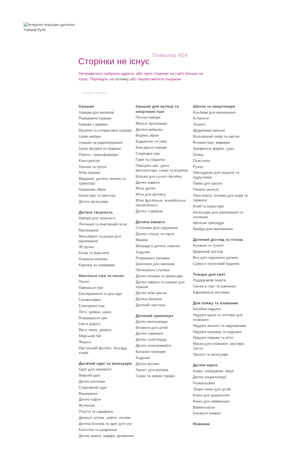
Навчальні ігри (91, 288)
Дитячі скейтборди (151, 339)
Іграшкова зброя (92, 189)
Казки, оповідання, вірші (213, 371)
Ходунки (143, 252)
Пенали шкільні (206, 189)
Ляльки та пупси (92, 167)
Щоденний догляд (208, 251)
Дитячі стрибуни (149, 211)
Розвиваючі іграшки (95, 118)
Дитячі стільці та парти (155, 234)
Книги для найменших (211, 401)
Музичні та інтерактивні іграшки (105, 130)
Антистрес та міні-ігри (97, 195)
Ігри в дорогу (90, 324)
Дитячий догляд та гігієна (218, 239)
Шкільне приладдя (208, 223)
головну (122, 79)
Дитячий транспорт (155, 315)
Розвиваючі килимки (153, 258)
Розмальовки (204, 383)
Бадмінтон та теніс (151, 141)
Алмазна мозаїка (93, 259)
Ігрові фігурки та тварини (100, 149)
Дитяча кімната (150, 222)
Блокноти (201, 118)
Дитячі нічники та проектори (159, 276)
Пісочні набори (148, 117)
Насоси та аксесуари (210, 354)
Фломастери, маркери (211, 142)
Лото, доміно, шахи (95, 312)
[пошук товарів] (201, 93)
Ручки (198, 167)
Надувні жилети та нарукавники (219, 326)
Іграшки (86, 106)
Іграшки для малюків (96, 112)
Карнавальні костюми (211, 292)
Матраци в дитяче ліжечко (158, 246)
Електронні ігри (91, 306)
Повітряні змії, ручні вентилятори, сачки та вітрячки (162, 168)
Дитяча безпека (149, 299)
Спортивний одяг (93, 387)
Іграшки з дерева (93, 124)
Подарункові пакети (209, 280)
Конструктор (89, 161)
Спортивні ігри (147, 153)
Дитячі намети (147, 182)
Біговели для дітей (151, 328)
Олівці (198, 155)
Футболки (87, 405)
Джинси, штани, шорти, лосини (104, 418)
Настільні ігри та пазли (101, 275)
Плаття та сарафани (96, 411)
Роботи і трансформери (98, 155)
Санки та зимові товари (155, 376)
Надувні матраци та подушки (217, 332)
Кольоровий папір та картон (216, 136)
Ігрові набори (90, 136)
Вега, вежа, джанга (95, 330)
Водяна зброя (147, 135)
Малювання (88, 230)
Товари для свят (209, 274)
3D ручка (86, 247)
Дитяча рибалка (149, 129)
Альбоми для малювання (214, 112)
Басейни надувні (207, 309)
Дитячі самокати (149, 333)
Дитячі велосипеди (151, 321)
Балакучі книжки (207, 413)
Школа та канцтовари (214, 106)
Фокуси (85, 342)
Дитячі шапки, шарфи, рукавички (106, 436)
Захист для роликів (152, 370)
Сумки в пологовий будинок (216, 264)
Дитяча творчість (96, 212)
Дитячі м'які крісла (151, 293)
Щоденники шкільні (209, 130)
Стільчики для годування (157, 228)
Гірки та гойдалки (150, 160)
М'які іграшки (89, 173)
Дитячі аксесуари (93, 201)
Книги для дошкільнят (211, 395)
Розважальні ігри (93, 318)
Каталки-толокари (151, 352)
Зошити (199, 124)
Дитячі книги (205, 365)
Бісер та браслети (94, 253)
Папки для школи (207, 183)
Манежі (142, 240)
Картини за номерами (97, 265)
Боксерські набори (151, 147)
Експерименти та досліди (100, 294)
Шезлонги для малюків (155, 264)
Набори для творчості (97, 218)
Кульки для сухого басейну (159, 176)
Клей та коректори (208, 206)
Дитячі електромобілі (153, 345)
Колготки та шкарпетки (98, 430)
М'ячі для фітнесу (151, 194)
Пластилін (201, 161)
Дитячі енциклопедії (209, 377)
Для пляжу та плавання (215, 303)
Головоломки (90, 300)
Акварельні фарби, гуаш (213, 149)
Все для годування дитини (215, 257)
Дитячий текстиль (151, 305)
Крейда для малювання (213, 229)
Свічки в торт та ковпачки (214, 286)
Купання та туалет (208, 245)
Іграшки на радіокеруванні (100, 142)
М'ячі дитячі (146, 188)
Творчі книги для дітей (211, 389)
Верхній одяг (89, 375)
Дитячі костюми (92, 381)
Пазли (84, 281)
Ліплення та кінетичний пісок (103, 224)
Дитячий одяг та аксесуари (105, 363)
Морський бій (90, 336)
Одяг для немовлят (95, 369)
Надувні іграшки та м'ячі (213, 337)
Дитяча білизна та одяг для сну (105, 424)
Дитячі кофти (90, 399)
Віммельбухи (204, 407)
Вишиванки (88, 394)
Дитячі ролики (147, 364)
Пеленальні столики (152, 270)
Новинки (201, 424)
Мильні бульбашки (151, 123)
